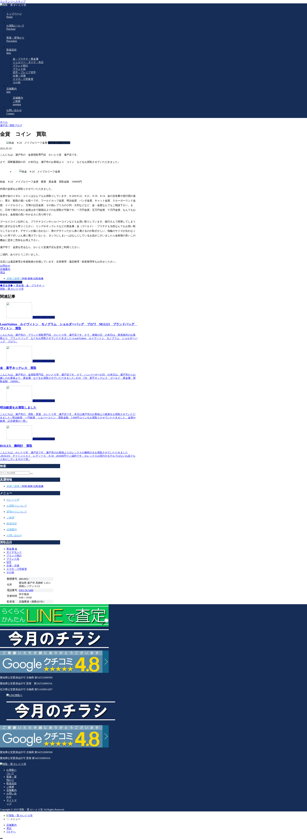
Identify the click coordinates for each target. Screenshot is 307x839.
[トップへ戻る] (1, 838)
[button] (31, 473)
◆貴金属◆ (6, 285)
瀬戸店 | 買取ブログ (11, 282)
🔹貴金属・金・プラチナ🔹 (29, 285)
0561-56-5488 (26, 590)
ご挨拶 (10, 786)
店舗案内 (11, 790)
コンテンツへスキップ (13, 1)
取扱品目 (11, 783)
